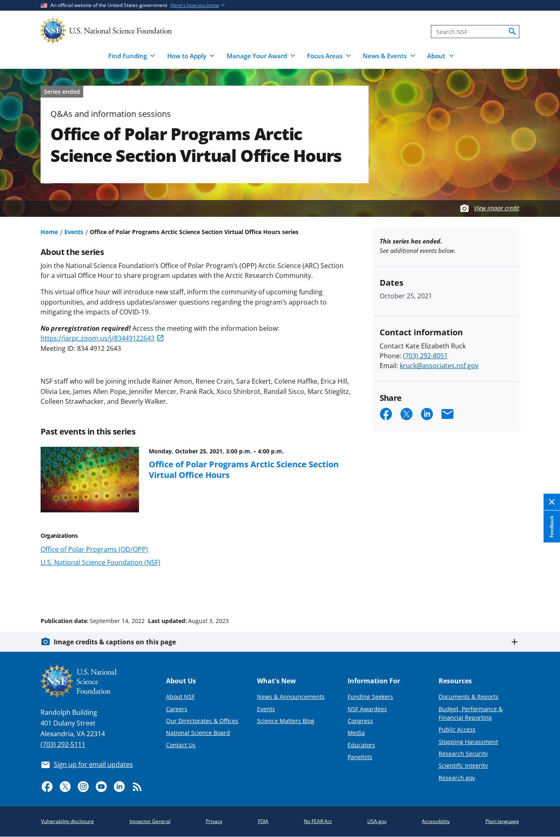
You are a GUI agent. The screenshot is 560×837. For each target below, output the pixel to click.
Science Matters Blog (285, 721)
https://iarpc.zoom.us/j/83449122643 (98, 338)
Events (73, 232)
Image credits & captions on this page (115, 641)
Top (542, 590)
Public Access (457, 729)
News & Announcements (291, 697)
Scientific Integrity (463, 765)
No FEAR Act (318, 821)
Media (356, 733)
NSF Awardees (367, 709)
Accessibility (436, 821)
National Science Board (198, 733)
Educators (361, 745)
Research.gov (457, 778)
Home (49, 232)
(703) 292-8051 (425, 355)
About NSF (180, 697)
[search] (512, 31)
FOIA (263, 821)
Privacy (214, 821)
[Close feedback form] (552, 502)
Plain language (502, 821)
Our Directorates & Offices (202, 721)
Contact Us (181, 745)
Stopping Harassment (468, 742)
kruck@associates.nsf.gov (439, 365)
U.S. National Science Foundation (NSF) (100, 562)
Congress (360, 721)
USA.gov (377, 821)
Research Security (463, 753)
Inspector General (150, 821)
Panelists (360, 757)
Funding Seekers (370, 697)
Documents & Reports (469, 697)
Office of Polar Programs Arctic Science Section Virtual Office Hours (244, 469)
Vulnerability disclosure (67, 821)
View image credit (496, 208)
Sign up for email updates (93, 764)
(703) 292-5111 (63, 744)
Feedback (551, 527)
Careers (176, 709)
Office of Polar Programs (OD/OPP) (94, 549)
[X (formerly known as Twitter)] (65, 786)
